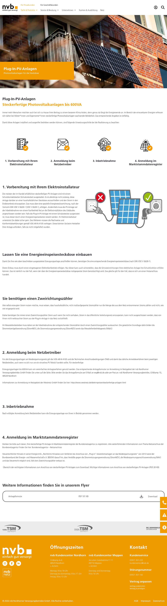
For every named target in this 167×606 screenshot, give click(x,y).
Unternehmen (67, 10)
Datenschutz (159, 601)
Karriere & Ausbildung (88, 10)
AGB (136, 601)
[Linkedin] (18, 563)
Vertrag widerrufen (137, 586)
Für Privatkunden (28, 5)
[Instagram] (4, 563)
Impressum (145, 601)
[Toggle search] (163, 7)
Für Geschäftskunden (49, 5)
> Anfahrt (54, 566)
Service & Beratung (48, 10)
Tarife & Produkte (28, 10)
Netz (102, 10)
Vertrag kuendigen (137, 588)
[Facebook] (11, 563)
